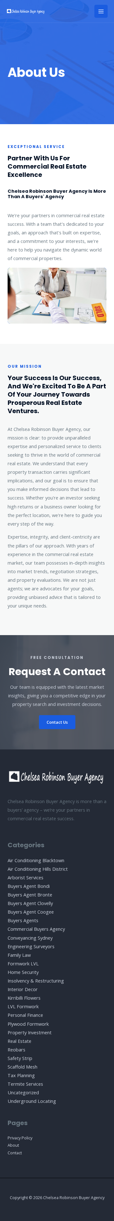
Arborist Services (25, 877)
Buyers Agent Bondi (29, 886)
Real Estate (19, 1041)
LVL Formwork (23, 1006)
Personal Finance (25, 1015)
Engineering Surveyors (31, 946)
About (13, 1145)
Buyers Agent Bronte (30, 894)
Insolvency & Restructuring (36, 980)
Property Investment (30, 1032)
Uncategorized (23, 1092)
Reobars (16, 1049)
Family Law (19, 955)
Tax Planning (21, 1075)
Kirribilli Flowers (24, 998)
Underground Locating (32, 1101)
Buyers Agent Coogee (31, 912)
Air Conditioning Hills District (38, 869)
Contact (15, 1153)
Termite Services (25, 1084)
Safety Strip (20, 1058)
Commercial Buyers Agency (36, 929)
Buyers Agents (23, 920)
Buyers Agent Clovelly (30, 903)
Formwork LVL (23, 963)
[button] (57, 722)
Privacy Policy (20, 1138)
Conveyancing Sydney (30, 938)
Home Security (23, 972)
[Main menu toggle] (101, 11)
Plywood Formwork (28, 1024)
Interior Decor (23, 989)
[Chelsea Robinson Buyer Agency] (26, 11)
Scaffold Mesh (22, 1066)
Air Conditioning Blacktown (36, 860)
